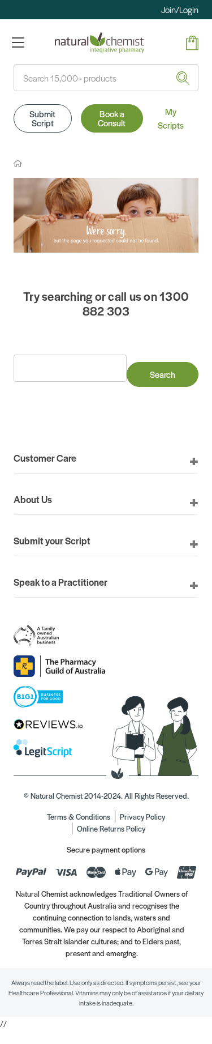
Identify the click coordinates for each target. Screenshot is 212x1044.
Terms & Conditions (78, 816)
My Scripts (171, 118)
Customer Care (45, 458)
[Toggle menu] (18, 42)
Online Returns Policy (111, 828)
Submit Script (42, 118)
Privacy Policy (142, 816)
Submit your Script (52, 540)
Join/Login (179, 9)
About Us (33, 499)
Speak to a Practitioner (60, 582)
